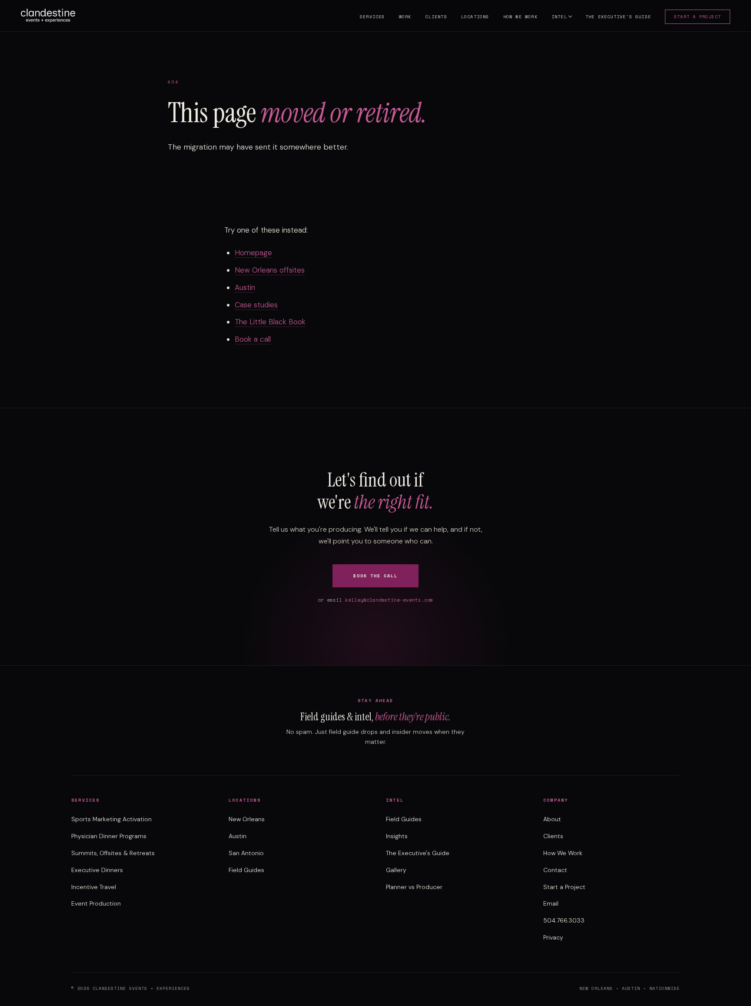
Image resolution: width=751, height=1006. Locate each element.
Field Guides (246, 870)
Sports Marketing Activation (111, 819)
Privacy (553, 937)
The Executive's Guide (618, 16)
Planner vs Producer (414, 887)
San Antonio (246, 853)
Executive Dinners (97, 870)
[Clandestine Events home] (48, 16)
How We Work (520, 16)
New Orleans (247, 819)
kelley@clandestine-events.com (389, 599)
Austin (245, 287)
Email (550, 903)
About (552, 819)
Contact (555, 870)
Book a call (253, 339)
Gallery (396, 870)
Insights (397, 836)
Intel (559, 16)
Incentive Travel (93, 887)
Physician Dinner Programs (108, 836)
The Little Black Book (270, 321)
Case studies (256, 305)
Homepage (253, 252)
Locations (475, 16)
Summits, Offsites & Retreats (113, 853)
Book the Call (375, 576)
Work (405, 16)
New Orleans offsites (270, 270)
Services (372, 16)
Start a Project (697, 16)
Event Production (96, 903)
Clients (436, 16)
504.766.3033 (564, 920)
